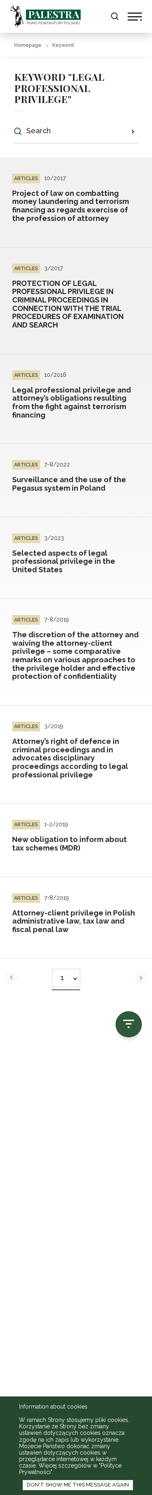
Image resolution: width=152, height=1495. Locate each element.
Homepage (27, 45)
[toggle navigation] (135, 16)
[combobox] (66, 975)
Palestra (45, 16)
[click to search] (133, 131)
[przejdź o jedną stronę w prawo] (141, 978)
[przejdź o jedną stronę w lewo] (11, 977)
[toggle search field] (114, 16)
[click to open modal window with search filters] (129, 1024)
